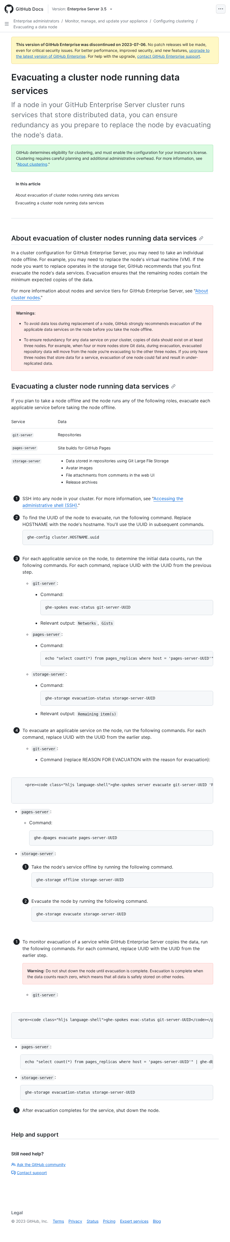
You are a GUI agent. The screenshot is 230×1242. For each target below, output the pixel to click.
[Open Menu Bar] (221, 8)
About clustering (32, 164)
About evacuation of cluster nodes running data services (104, 238)
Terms (58, 1221)
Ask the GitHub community (41, 1164)
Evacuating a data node (35, 26)
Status (92, 1221)
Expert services (134, 1221)
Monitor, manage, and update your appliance (106, 21)
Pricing (109, 1221)
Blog (157, 1221)
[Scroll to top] (217, 1229)
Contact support (32, 1172)
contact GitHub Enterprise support (168, 56)
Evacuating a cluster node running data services (90, 386)
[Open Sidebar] (6, 23)
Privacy (75, 1221)
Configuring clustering (173, 21)
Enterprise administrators (36, 21)
